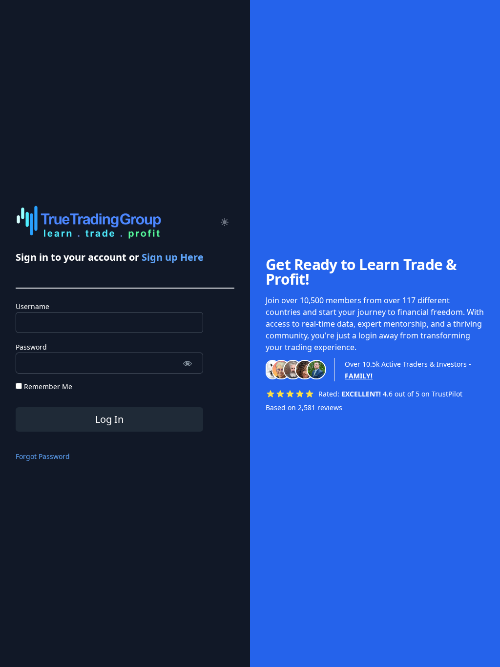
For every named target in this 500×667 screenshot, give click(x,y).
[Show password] (187, 363)
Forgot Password (43, 456)
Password (31, 347)
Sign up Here (173, 257)
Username (32, 306)
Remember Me (47, 386)
